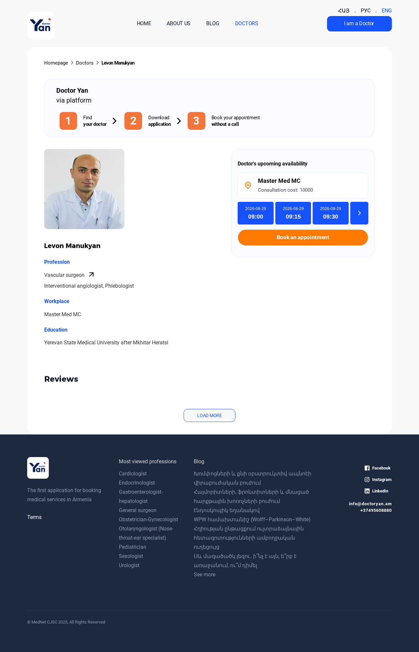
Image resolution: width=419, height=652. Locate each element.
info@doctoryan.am (370, 503)
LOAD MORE (209, 415)
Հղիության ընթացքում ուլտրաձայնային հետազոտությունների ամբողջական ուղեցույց (249, 538)
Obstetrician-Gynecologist (148, 519)
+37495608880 (376, 510)
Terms (34, 517)
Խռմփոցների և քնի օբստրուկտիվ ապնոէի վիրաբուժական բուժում (252, 478)
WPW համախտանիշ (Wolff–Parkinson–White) (252, 519)
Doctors (85, 63)
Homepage (56, 63)
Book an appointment (303, 237)
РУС (366, 11)
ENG (387, 11)
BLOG (212, 24)
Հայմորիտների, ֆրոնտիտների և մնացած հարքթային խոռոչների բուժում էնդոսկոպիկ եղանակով (251, 501)
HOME (144, 24)
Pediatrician (132, 547)
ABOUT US (179, 24)
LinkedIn (380, 491)
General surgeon (137, 510)
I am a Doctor (359, 23)
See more (204, 574)
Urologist (129, 565)
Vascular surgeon (65, 275)
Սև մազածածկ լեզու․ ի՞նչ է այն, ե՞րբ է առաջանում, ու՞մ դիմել (245, 560)
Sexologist (131, 556)
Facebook (381, 468)
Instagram (382, 479)
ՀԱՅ (344, 11)
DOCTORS (246, 24)
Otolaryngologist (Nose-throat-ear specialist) (146, 533)
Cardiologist (133, 473)
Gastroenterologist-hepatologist (141, 496)
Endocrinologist (137, 483)
